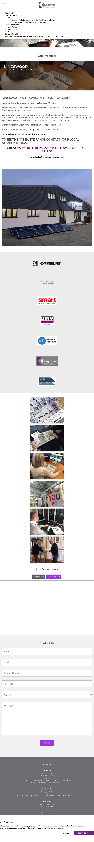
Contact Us (9, 13)
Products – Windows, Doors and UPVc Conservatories (32, 20)
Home (7, 17)
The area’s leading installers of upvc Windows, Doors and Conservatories (35, 36)
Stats (7, 31)
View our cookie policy (55, 828)
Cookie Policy (11, 15)
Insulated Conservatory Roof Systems (30, 22)
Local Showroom (12, 24)
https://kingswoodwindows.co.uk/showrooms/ (24, 134)
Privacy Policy (11, 27)
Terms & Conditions (13, 34)
